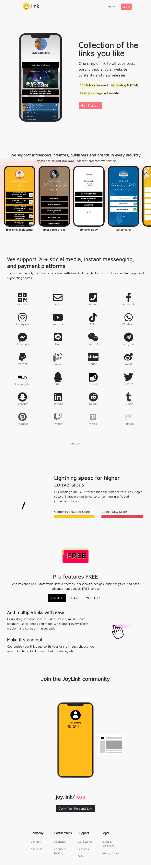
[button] (30, 6)
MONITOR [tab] (93, 598)
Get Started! (90, 105)
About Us (36, 848)
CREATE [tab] (57, 598)
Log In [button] (126, 6)
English (111, 6)
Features (83, 848)
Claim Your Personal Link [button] (76, 808)
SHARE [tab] (74, 598)
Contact (36, 841)
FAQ (80, 856)
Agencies (60, 841)
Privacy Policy (110, 853)
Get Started (85, 841)
